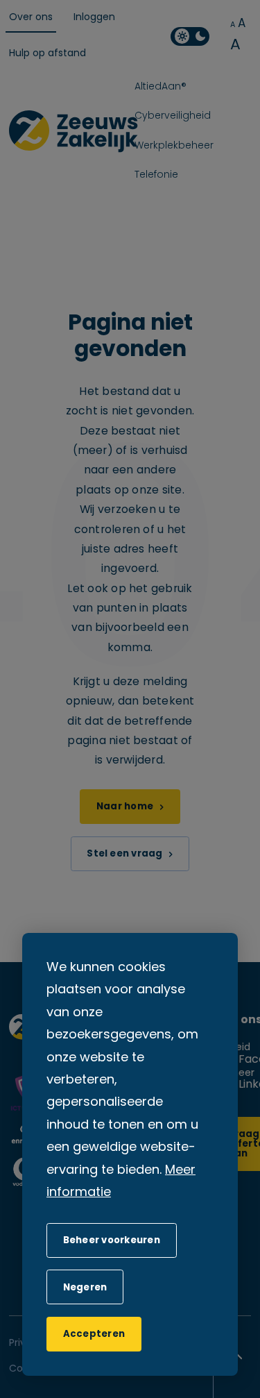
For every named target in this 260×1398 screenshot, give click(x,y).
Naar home (124, 806)
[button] (84, 1287)
